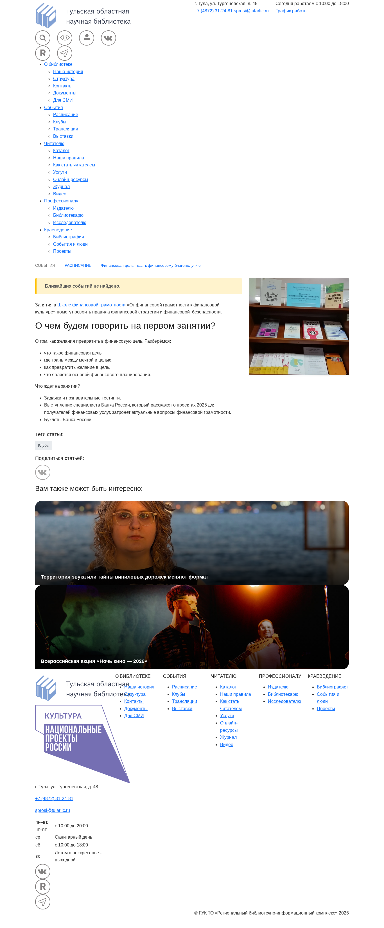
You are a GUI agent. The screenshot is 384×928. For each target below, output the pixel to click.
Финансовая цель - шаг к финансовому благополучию (151, 265)
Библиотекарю (68, 215)
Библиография (68, 236)
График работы (291, 10)
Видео (59, 193)
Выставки (63, 136)
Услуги (60, 172)
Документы (64, 93)
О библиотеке (58, 64)
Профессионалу (61, 200)
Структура (63, 78)
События (53, 107)
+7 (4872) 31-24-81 (214, 10)
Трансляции (65, 129)
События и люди (70, 244)
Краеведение (58, 229)
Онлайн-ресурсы (70, 179)
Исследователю (69, 222)
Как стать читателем (74, 164)
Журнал (61, 186)
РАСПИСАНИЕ (78, 265)
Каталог (61, 150)
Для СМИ (63, 100)
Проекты (62, 251)
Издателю (63, 208)
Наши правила (68, 157)
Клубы (59, 121)
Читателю (54, 143)
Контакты (63, 85)
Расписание (65, 114)
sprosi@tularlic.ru (251, 10)
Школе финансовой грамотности (91, 304)
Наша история (68, 71)
